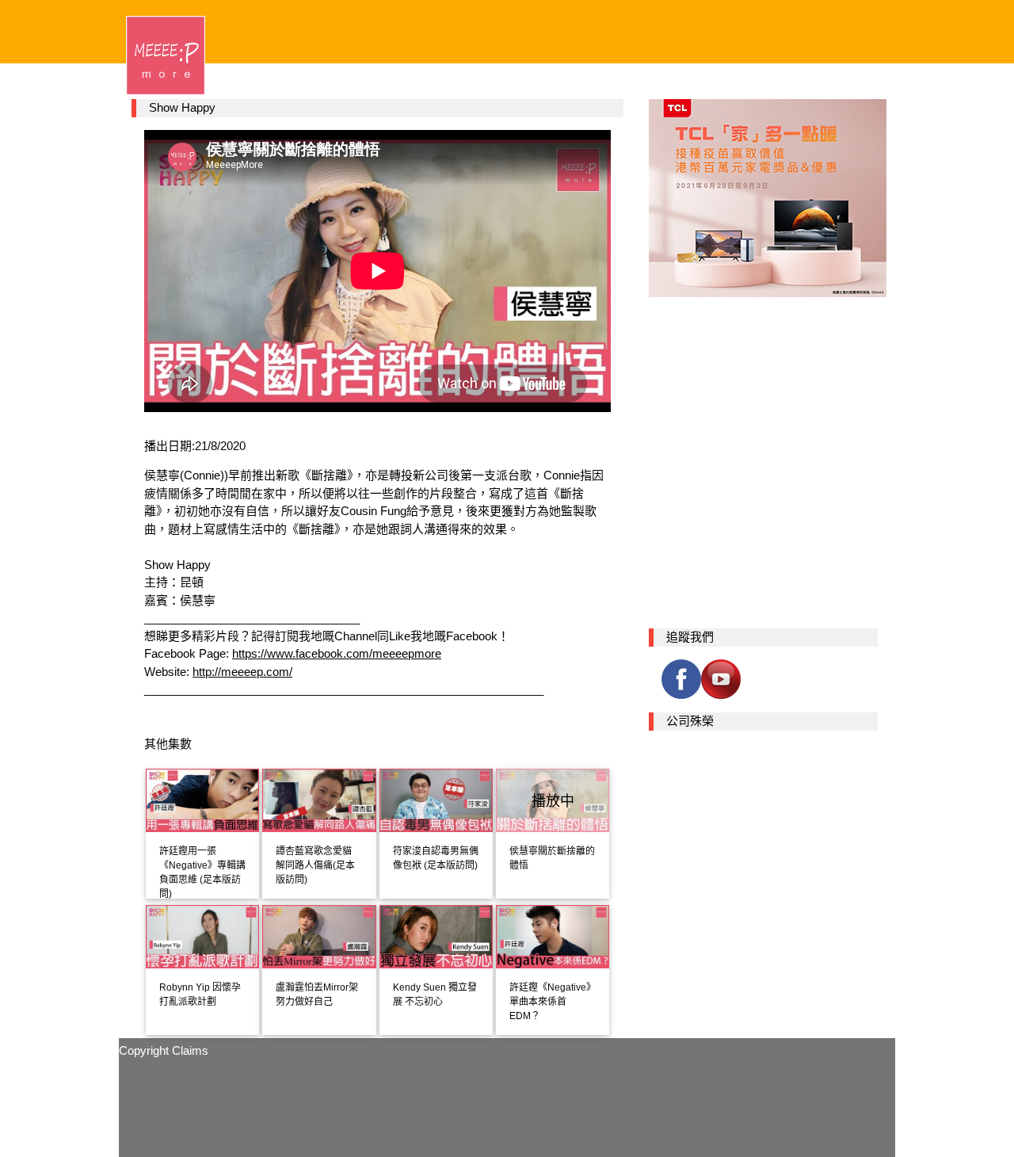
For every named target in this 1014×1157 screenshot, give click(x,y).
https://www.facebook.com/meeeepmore (336, 653)
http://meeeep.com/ (242, 671)
